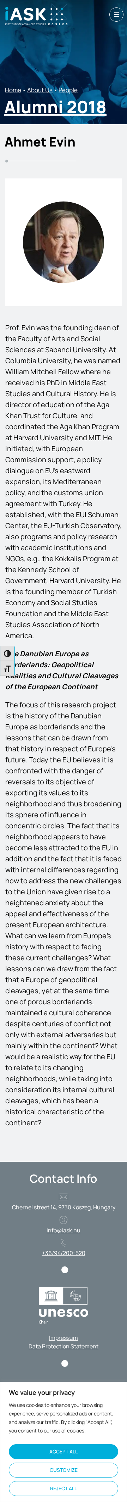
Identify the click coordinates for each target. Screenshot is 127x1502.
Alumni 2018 (55, 106)
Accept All (63, 1451)
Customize (64, 1470)
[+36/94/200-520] (63, 1242)
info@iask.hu (63, 1230)
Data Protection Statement (63, 1346)
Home (13, 90)
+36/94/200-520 (63, 1253)
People (68, 90)
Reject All (63, 1488)
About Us (40, 90)
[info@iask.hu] (63, 1220)
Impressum (63, 1338)
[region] (63, 1442)
